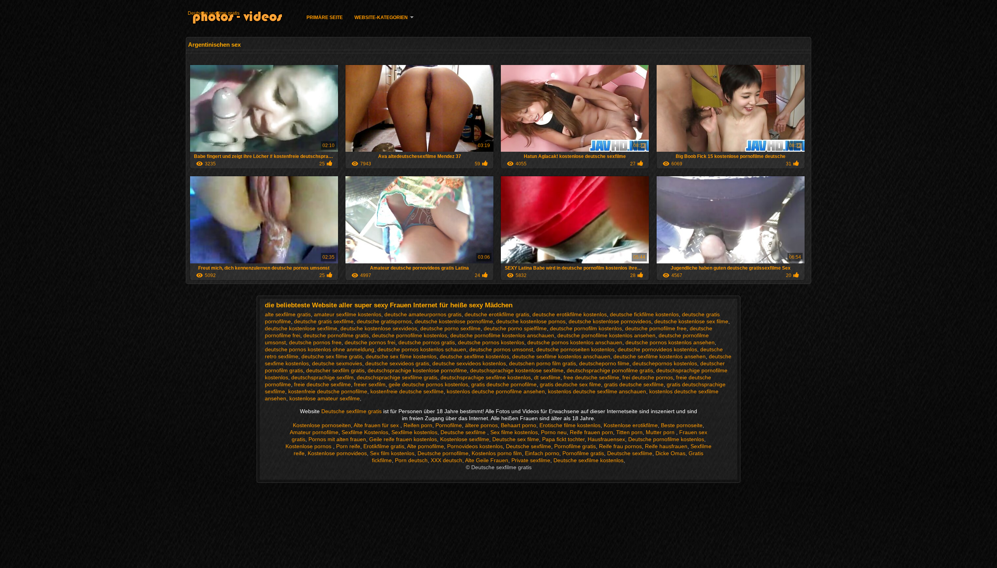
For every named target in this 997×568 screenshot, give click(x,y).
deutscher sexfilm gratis (335, 370)
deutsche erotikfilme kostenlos (569, 314)
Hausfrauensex (606, 439)
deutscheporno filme (604, 363)
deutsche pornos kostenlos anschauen (574, 342)
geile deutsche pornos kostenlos (428, 384)
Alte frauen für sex (377, 425)
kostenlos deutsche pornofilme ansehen (496, 391)
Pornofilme (448, 425)
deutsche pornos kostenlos (491, 342)
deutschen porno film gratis (542, 363)
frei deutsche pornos (647, 377)
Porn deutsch (411, 460)
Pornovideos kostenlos (475, 446)
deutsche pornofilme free (656, 328)
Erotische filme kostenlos (570, 425)
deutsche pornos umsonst (501, 349)
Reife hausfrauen (666, 446)
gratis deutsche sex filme (570, 384)
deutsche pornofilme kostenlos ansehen (606, 335)
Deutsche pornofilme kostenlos (666, 439)
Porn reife (348, 446)
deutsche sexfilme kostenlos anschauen (561, 356)
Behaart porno (518, 425)
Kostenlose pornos (309, 446)
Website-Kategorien (381, 17)
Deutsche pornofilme (443, 453)
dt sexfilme (547, 377)
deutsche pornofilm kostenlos (586, 328)
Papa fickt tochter (563, 439)
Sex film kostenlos (392, 453)
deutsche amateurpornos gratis (423, 314)
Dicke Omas (670, 453)
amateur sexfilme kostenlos (347, 314)
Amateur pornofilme (314, 432)
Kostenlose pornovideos (337, 453)
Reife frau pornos (620, 446)
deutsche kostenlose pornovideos (610, 321)
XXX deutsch (446, 460)
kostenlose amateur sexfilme (324, 398)
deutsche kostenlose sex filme (691, 321)
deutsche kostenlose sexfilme (301, 328)
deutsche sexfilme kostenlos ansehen (659, 356)
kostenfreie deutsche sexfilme (407, 391)
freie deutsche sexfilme (322, 384)
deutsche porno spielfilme (515, 328)
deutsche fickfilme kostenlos (644, 314)
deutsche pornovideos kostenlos (657, 349)
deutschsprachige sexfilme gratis (397, 377)
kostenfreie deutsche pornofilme (327, 391)
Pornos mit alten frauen (337, 439)
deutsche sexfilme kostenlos (474, 356)
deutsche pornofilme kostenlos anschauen (502, 335)
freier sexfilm (370, 384)
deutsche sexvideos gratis (397, 363)
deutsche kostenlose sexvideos (378, 328)
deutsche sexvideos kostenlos (469, 363)
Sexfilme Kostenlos (365, 432)
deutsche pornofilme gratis (336, 335)
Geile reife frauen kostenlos (403, 439)
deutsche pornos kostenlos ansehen (670, 342)
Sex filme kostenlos (514, 432)
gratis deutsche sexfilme (634, 384)
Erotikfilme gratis (383, 446)
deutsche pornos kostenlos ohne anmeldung (319, 349)
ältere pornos (481, 425)
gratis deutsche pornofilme (504, 384)
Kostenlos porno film (497, 453)
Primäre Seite (324, 17)
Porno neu (554, 432)
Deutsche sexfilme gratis (214, 13)
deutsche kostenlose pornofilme (454, 321)
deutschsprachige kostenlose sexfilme (517, 370)
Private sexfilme (530, 460)
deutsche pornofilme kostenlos (409, 335)
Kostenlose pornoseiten (322, 425)
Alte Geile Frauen (486, 460)
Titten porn (629, 432)
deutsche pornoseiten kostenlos (575, 349)
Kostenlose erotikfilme (631, 425)
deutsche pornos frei (370, 342)
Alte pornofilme (425, 446)
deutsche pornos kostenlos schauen (421, 349)
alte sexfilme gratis (288, 314)
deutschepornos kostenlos (664, 363)
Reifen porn (417, 425)
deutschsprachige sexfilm (322, 377)
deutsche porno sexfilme (450, 328)
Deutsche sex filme (515, 439)
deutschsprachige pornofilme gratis (610, 370)
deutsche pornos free (315, 342)
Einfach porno (542, 453)
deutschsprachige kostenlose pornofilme (417, 370)
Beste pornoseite (682, 425)
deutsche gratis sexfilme (324, 321)
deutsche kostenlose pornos (530, 321)
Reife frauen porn (591, 432)
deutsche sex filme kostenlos (401, 356)
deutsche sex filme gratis (332, 356)
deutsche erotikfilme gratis (497, 314)
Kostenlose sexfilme (464, 439)
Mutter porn (661, 432)
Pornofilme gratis (575, 446)
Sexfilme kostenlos (414, 432)
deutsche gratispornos (384, 321)
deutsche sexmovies (337, 363)
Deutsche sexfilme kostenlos (588, 460)
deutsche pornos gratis (426, 342)
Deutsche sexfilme (463, 432)
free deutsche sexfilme (591, 377)
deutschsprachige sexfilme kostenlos (485, 377)
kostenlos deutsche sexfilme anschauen (597, 391)
